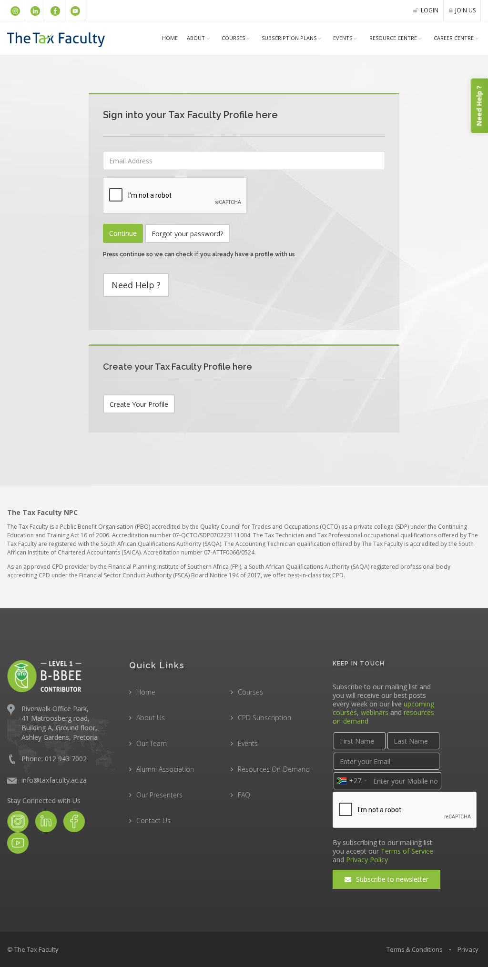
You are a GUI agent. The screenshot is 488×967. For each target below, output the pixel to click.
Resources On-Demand (274, 769)
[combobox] (351, 781)
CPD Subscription (264, 717)
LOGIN (429, 10)
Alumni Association (165, 769)
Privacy (468, 949)
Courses (250, 691)
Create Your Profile (139, 404)
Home (170, 37)
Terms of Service (407, 851)
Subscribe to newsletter (391, 879)
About (196, 37)
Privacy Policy (367, 859)
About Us (150, 717)
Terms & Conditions (414, 949)
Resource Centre (393, 37)
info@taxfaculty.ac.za (54, 780)
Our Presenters (159, 794)
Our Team (151, 743)
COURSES (233, 37)
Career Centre (454, 37)
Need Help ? (136, 285)
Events (342, 37)
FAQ (244, 794)
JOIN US (465, 10)
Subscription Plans (289, 37)
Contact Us (153, 820)
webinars (374, 712)
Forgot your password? (187, 233)
